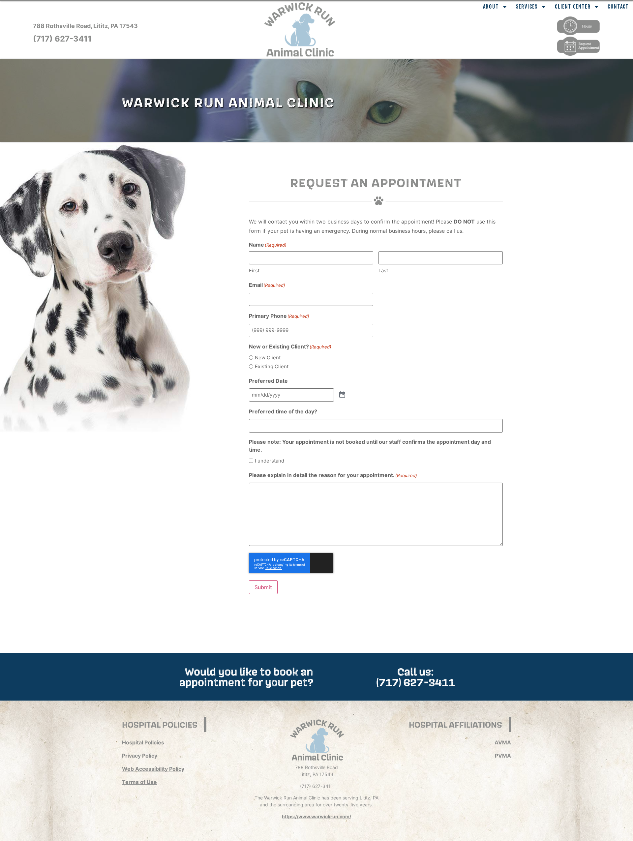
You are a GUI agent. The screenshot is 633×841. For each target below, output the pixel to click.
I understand (269, 461)
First (254, 270)
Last (383, 270)
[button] (300, 30)
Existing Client (271, 366)
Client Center (572, 6)
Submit (263, 587)
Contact (618, 6)
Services (527, 6)
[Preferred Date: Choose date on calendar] (342, 395)
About (491, 6)
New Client (268, 357)
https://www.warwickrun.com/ (316, 816)
